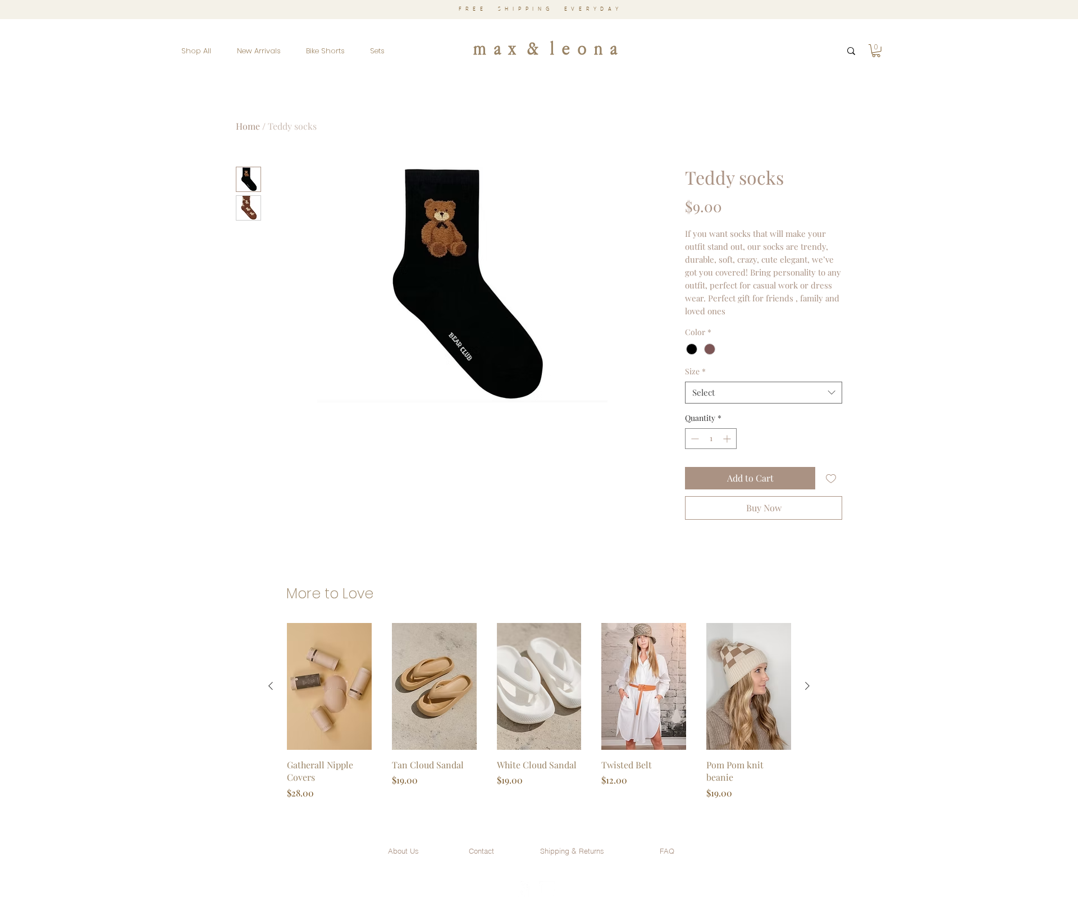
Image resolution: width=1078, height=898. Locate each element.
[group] (539, 717)
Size (695, 371)
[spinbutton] (711, 438)
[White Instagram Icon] (547, 889)
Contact (481, 850)
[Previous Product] (270, 686)
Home (248, 126)
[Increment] (728, 438)
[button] (876, 50)
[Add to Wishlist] (831, 478)
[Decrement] (694, 438)
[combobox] (763, 393)
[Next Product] (807, 686)
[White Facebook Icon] (522, 889)
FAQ (667, 850)
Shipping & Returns (572, 850)
